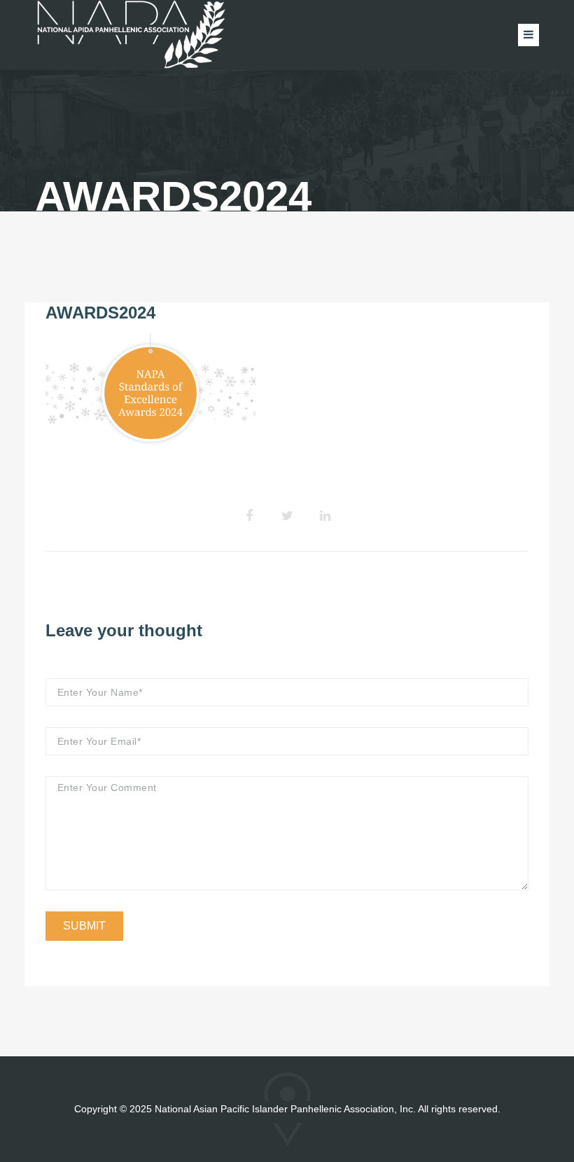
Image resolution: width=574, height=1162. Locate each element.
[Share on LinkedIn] (325, 516)
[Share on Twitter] (287, 516)
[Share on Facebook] (249, 516)
